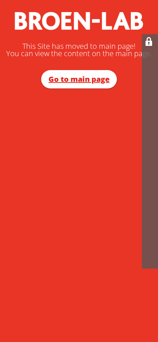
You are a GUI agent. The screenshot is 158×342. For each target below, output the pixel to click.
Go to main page (79, 79)
